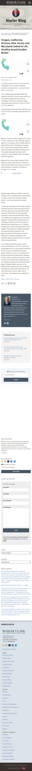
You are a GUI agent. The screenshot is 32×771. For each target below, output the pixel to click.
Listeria (4, 716)
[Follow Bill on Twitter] (8, 461)
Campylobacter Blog (8, 661)
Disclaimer (13, 649)
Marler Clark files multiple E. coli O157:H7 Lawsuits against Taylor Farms (15, 339)
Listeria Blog (6, 677)
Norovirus (5, 719)
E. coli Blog (5, 667)
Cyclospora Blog (7, 664)
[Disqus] (16, 409)
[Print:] (2, 283)
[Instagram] (5, 461)
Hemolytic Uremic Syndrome (10, 707)
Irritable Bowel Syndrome (9, 713)
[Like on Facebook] (11, 461)
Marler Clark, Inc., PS (8, 636)
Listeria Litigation (7, 753)
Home (2, 33)
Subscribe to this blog (9, 464)
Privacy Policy (11, 539)
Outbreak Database (7, 756)
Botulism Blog (6, 658)
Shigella (4, 729)
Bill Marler (5, 77)
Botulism (5, 692)
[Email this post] (5, 283)
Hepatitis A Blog (7, 673)
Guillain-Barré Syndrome (9, 704)
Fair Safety (5, 741)
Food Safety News (7, 744)
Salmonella (5, 726)
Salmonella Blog (7, 683)
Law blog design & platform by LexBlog (15, 768)
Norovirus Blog (6, 680)
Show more (7, 320)
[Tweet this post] (9, 283)
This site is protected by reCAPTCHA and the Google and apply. (15, 539)
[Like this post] (11, 283)
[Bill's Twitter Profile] (8, 323)
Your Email (6, 494)
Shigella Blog (6, 686)
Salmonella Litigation (8, 759)
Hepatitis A (5, 710)
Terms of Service (22, 539)
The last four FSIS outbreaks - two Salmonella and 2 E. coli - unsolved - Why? (15, 348)
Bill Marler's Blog (7, 655)
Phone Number (7, 500)
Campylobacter (6, 695)
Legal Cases (7, 33)
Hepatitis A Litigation (8, 750)
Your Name (6, 487)
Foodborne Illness (7, 747)
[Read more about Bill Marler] (5, 323)
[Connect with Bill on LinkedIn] (15, 461)
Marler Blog (16, 20)
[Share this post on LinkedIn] (14, 283)
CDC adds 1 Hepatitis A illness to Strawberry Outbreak (13, 356)
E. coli (4, 701)
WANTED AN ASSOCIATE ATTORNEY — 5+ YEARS (14, 585)
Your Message (7, 507)
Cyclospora (5, 698)
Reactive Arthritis (7, 722)
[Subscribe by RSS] (2, 461)
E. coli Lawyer (15, 279)
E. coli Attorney (8, 279)
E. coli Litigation (7, 738)
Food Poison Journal (8, 670)
